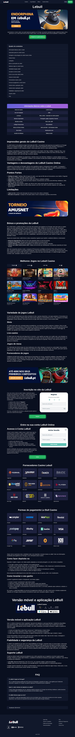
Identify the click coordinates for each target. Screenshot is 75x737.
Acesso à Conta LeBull (14, 77)
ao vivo (28, 265)
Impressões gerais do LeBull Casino (17, 52)
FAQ (10, 96)
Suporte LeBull (12, 93)
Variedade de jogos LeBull (14, 69)
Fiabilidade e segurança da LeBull (16, 90)
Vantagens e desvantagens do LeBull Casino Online (20, 55)
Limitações (11, 60)
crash (44, 265)
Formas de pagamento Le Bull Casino (17, 82)
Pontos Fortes (12, 58)
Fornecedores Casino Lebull (15, 79)
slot (60, 265)
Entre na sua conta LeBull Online (16, 74)
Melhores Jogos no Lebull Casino (16, 66)
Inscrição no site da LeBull (14, 71)
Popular (13, 265)
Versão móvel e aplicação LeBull (16, 85)
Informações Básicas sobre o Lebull (16, 49)
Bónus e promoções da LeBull (15, 63)
